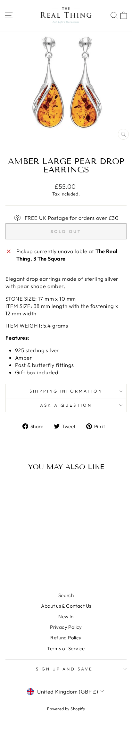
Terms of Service (66, 648)
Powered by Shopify (66, 708)
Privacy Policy (66, 627)
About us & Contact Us (66, 606)
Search (66, 595)
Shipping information (66, 391)
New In (65, 616)
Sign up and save (64, 668)
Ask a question (66, 405)
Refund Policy (65, 638)
